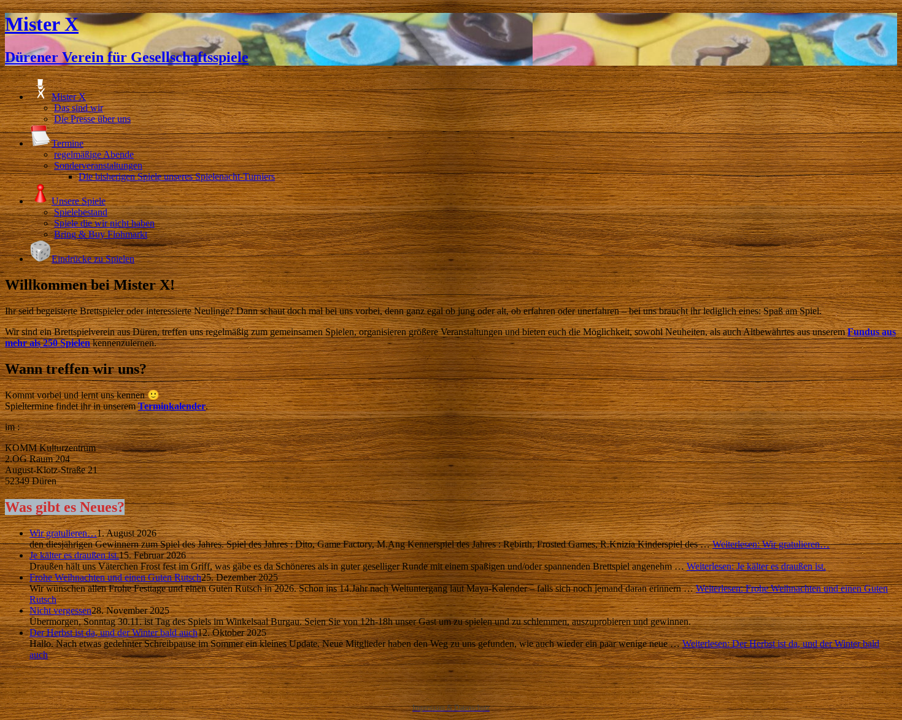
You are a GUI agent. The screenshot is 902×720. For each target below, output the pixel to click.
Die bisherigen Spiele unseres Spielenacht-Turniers (177, 176)
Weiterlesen (771, 544)
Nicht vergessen (60, 610)
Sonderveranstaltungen (98, 165)
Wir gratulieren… (63, 533)
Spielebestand (80, 212)
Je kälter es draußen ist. (74, 555)
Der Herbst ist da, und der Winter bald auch (113, 632)
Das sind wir (78, 108)
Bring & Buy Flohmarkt (100, 234)
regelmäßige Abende (94, 154)
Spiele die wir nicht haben (104, 223)
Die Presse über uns (92, 119)
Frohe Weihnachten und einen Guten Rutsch (115, 577)
